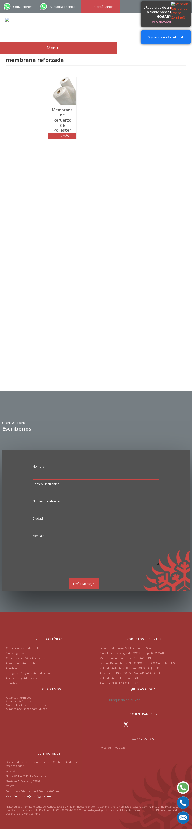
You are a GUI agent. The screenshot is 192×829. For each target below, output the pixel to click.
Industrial (12, 683)
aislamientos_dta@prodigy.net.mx (29, 796)
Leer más (62, 136)
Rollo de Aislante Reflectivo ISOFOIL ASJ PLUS (130, 668)
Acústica (11, 668)
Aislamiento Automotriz (22, 663)
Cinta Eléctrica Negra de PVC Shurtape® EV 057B (132, 653)
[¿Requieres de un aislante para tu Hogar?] (181, 14)
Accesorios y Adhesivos (21, 678)
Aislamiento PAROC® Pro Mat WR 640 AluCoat (130, 673)
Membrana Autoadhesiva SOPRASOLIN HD (128, 658)
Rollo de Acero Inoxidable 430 (120, 678)
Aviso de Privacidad (113, 747)
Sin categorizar (16, 653)
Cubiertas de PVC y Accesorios (26, 658)
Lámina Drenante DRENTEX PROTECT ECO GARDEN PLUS (137, 663)
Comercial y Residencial (22, 648)
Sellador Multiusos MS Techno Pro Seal (126, 648)
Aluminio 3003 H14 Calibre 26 (119, 683)
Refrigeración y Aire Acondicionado (30, 673)
